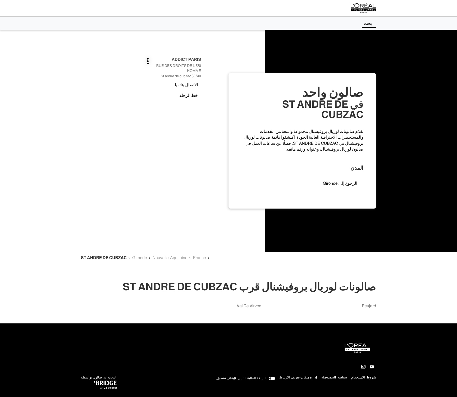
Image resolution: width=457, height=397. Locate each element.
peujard (369, 306)
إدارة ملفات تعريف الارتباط (298, 377)
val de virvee (249, 306)
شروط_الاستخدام (363, 378)
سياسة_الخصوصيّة (334, 378)
